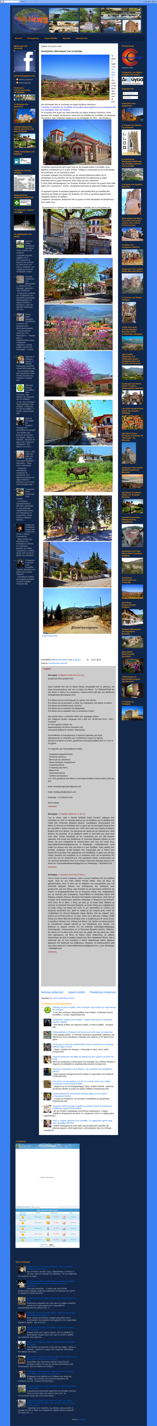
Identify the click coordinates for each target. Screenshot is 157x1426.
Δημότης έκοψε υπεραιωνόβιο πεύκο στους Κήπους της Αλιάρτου (25, 247)
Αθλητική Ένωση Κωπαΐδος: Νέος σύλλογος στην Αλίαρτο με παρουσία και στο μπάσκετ (25, 392)
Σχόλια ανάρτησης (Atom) (63, 998)
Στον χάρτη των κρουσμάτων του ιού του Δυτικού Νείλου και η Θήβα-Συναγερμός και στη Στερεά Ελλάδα (82, 1082)
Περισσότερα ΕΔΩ (50, 636)
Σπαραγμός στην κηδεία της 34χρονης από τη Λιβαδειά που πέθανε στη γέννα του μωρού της (50, 1372)
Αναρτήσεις (130, 93)
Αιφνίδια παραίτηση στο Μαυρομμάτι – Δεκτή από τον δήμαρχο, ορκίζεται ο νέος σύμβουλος (25, 284)
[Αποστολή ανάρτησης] (87, 660)
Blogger (81, 1419)
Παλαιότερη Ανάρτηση (103, 992)
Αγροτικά (66, 38)
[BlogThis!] (94, 660)
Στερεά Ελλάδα (50, 38)
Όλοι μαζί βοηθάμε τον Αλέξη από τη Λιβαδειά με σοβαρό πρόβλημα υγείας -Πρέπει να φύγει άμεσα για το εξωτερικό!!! (51, 1283)
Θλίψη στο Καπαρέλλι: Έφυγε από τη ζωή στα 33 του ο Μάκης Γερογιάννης (25, 531)
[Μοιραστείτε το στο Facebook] (98, 660)
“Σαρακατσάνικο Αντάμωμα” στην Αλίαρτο (25, 494)
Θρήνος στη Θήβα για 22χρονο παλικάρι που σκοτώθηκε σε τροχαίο (25, 424)
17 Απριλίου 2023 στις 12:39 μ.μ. (72, 875)
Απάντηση (52, 806)
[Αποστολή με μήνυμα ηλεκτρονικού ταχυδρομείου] (92, 660)
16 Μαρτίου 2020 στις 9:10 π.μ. (71, 675)
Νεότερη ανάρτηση (52, 992)
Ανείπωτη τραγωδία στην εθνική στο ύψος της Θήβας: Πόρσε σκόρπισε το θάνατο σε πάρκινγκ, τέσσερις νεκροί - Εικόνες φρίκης (51, 1403)
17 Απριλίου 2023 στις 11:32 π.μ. (72, 814)
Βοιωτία (18, 38)
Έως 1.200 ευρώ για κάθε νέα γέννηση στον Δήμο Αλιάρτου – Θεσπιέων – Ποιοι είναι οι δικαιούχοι (25, 459)
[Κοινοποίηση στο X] (96, 660)
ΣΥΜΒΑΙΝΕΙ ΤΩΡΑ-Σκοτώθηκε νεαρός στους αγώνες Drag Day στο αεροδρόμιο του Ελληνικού (51, 1358)
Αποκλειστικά (81, 38)
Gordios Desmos (25, 80)
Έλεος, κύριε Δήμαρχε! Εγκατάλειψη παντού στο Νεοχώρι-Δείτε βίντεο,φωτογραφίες (25, 321)
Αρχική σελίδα (76, 992)
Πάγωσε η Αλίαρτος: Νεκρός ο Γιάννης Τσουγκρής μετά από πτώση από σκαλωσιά (25, 362)
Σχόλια (128, 97)
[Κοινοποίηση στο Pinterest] (100, 660)
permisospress (24, 83)
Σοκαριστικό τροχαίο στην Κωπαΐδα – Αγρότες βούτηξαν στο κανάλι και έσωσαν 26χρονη (25, 567)
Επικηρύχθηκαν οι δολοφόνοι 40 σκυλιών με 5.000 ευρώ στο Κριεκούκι (83, 1032)
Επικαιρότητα (33, 38)
